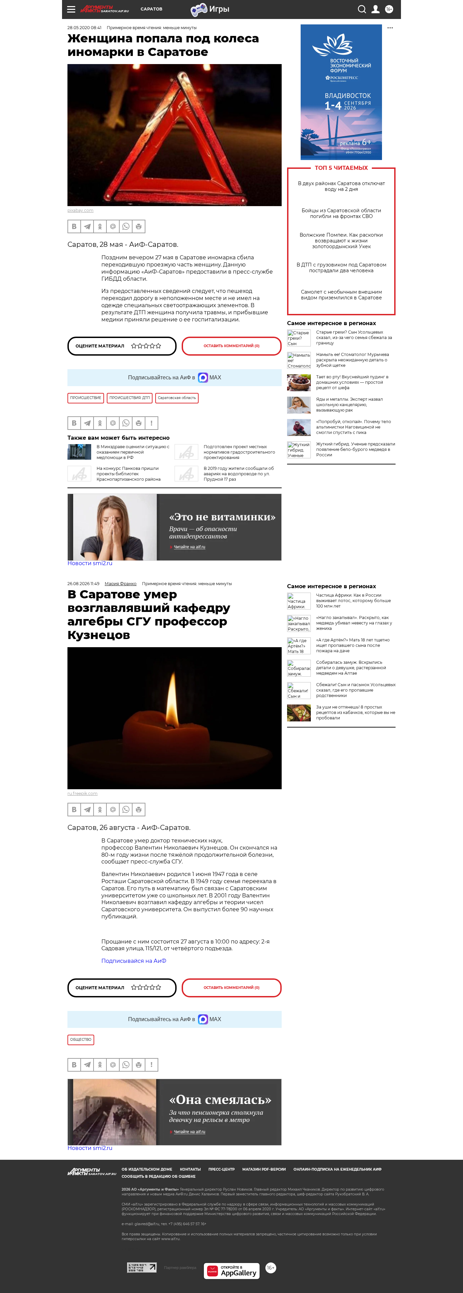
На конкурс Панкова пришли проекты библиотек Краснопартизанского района (129, 474)
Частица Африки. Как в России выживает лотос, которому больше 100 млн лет (353, 601)
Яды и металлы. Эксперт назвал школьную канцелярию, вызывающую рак (349, 405)
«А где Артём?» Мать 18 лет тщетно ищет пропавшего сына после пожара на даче (353, 645)
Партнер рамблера (180, 1268)
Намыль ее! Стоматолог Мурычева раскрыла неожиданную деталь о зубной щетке (352, 360)
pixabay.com (80, 210)
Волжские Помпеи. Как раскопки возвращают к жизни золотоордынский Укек (341, 241)
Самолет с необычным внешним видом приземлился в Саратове (341, 295)
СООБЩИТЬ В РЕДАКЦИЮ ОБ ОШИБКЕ (159, 1176)
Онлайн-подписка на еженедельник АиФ (338, 1169)
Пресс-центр (221, 1169)
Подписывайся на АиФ (133, 961)
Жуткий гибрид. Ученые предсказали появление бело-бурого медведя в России (355, 449)
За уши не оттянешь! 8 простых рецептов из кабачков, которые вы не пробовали (355, 712)
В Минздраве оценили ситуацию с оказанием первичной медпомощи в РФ (133, 452)
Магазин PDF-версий (264, 1169)
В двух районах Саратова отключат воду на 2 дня (341, 186)
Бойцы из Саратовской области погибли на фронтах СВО (341, 213)
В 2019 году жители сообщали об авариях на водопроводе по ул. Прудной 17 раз (239, 474)
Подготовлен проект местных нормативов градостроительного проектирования (239, 452)
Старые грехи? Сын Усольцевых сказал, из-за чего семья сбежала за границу (354, 337)
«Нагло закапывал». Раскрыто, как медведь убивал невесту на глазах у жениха (354, 623)
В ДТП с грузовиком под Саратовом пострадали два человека (341, 268)
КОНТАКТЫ (190, 1169)
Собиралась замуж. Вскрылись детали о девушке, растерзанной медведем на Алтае (351, 668)
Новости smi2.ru (90, 563)
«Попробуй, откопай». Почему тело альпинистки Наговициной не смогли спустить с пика (353, 427)
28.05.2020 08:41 (84, 27)
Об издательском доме (147, 1169)
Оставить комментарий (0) (232, 346)
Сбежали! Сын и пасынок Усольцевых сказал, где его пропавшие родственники (356, 690)
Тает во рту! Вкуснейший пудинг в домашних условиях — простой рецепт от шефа (352, 382)
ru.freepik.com (82, 793)
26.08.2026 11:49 (83, 583)
